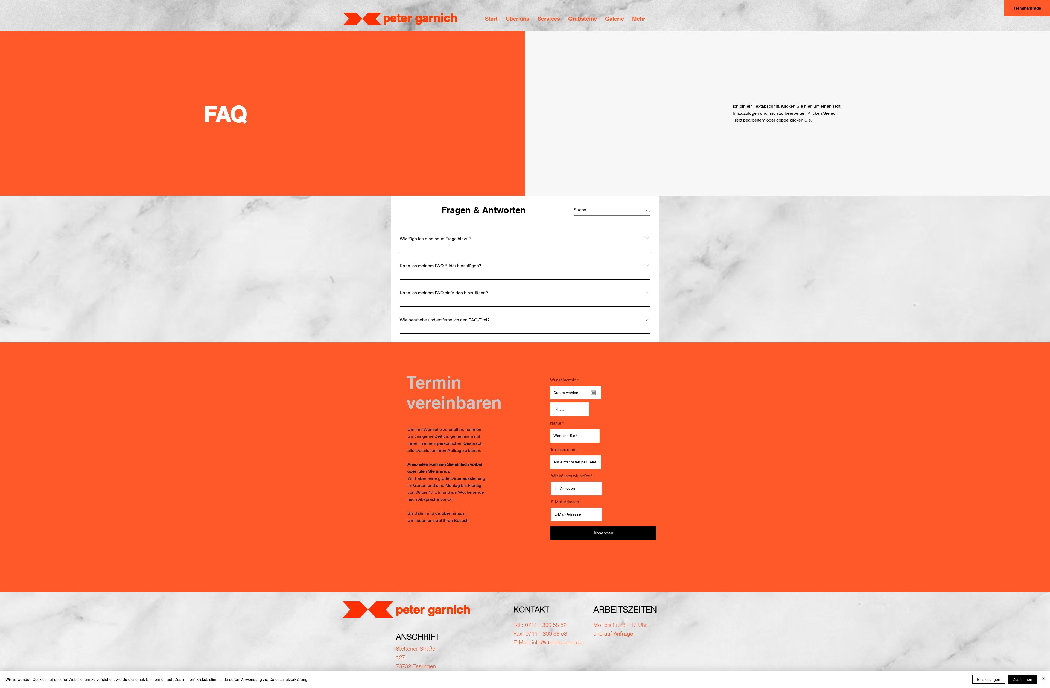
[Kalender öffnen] (593, 392)
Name (555, 423)
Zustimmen (1022, 679)
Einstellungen (988, 679)
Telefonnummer (564, 450)
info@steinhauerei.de (557, 642)
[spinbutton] (569, 409)
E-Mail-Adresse (565, 502)
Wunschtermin (565, 380)
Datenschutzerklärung (288, 679)
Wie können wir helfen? (571, 476)
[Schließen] (1043, 679)
